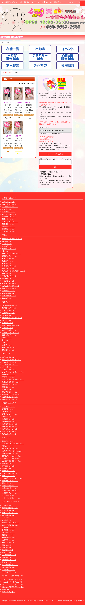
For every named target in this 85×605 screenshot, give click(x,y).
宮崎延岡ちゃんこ (8, 570)
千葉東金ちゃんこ (8, 281)
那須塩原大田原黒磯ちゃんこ (12, 318)
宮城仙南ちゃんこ (8, 202)
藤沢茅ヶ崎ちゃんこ (9, 296)
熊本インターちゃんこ (10, 513)
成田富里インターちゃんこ (11, 253)
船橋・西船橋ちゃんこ (10, 347)
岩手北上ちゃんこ (8, 219)
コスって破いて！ (8, 592)
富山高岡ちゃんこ (8, 409)
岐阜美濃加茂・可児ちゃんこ (12, 394)
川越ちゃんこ (7, 251)
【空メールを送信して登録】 (55, 154)
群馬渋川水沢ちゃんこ (10, 283)
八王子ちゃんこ (7, 345)
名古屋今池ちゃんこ (9, 357)
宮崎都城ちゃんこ (8, 528)
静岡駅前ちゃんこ (8, 375)
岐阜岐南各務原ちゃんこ (10, 382)
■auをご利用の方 (44, 139)
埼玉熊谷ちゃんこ (8, 261)
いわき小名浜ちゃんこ (10, 214)
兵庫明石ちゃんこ (8, 468)
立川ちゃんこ (7, 244)
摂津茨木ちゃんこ (8, 483)
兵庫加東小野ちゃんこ (10, 488)
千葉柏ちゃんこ (7, 328)
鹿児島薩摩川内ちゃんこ (10, 523)
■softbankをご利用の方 (46, 141)
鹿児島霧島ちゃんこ (9, 515)
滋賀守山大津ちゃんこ (10, 486)
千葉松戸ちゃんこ (8, 291)
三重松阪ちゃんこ (8, 387)
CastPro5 (80, 600)
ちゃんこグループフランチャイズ (13, 584)
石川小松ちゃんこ (8, 407)
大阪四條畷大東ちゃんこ (10, 490)
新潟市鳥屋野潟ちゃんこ (10, 426)
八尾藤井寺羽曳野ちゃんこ (11, 461)
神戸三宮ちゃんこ (8, 466)
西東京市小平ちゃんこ (10, 335)
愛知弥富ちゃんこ (8, 367)
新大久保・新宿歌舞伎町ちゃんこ (13, 271)
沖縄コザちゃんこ (8, 562)
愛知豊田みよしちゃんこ (10, 384)
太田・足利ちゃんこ (9, 310)
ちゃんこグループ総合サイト (12, 579)
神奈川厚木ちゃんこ (9, 268)
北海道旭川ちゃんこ (9, 217)
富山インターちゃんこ (10, 414)
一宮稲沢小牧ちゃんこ (10, 365)
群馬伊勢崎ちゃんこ (9, 293)
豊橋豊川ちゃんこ (8, 377)
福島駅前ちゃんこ (8, 229)
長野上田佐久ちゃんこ (10, 431)
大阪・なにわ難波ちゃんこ (11, 498)
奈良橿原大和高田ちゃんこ (11, 448)
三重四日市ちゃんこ (9, 370)
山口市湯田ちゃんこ (9, 567)
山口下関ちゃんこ (8, 540)
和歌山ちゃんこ (7, 446)
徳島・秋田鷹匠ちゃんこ (10, 525)
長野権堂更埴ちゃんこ (10, 424)
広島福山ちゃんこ (8, 520)
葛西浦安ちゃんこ (8, 320)
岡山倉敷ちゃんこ (8, 547)
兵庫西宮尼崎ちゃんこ (10, 493)
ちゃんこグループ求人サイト (12, 582)
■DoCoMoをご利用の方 (46, 137)
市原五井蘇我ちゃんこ (10, 330)
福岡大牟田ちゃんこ (9, 560)
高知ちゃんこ (7, 545)
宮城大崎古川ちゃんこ (10, 207)
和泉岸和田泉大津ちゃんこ (11, 453)
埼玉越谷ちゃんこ (8, 298)
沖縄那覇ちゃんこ (8, 530)
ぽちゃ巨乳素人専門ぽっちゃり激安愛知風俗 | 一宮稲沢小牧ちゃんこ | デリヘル (33, 600)
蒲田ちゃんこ (7, 342)
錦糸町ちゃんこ (7, 278)
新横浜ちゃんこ (7, 323)
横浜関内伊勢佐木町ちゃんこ (12, 239)
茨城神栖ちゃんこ (8, 315)
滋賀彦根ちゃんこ (8, 441)
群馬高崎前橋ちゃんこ (10, 256)
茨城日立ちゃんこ (8, 350)
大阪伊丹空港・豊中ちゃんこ (12, 451)
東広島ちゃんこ (7, 550)
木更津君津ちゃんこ (9, 276)
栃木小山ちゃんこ (8, 263)
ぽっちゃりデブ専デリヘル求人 (13, 587)
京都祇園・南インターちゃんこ (13, 444)
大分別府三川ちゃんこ (10, 572)
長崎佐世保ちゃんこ (9, 510)
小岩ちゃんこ (7, 337)
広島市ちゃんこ (7, 535)
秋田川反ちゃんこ (8, 209)
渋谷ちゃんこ (7, 340)
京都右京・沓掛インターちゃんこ (13, 478)
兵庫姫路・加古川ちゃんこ (11, 458)
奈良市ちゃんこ (7, 463)
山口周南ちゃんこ (8, 532)
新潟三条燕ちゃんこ (9, 434)
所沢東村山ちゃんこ (9, 308)
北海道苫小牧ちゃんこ (10, 231)
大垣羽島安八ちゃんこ (10, 362)
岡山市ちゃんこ (7, 557)
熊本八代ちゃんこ (8, 552)
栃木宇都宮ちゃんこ (9, 258)
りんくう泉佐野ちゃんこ (10, 473)
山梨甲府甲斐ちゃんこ (10, 421)
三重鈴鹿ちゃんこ (8, 389)
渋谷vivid (5, 589)
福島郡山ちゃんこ (8, 227)
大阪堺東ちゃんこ (8, 471)
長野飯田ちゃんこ (8, 419)
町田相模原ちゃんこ (9, 266)
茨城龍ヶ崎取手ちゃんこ (10, 305)
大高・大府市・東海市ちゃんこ (13, 379)
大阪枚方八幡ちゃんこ (10, 481)
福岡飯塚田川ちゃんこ (10, 537)
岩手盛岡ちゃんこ (8, 224)
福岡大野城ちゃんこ (9, 542)
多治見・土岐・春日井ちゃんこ (13, 372)
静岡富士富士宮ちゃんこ (10, 399)
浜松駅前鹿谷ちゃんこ (10, 397)
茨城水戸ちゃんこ (8, 246)
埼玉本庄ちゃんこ (8, 273)
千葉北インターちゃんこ (10, 333)
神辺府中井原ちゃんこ (10, 565)
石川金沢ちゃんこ (8, 411)
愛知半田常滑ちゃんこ (10, 392)
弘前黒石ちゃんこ (8, 212)
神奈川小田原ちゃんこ (10, 288)
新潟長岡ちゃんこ (8, 416)
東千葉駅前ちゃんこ (9, 249)
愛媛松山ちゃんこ (8, 505)
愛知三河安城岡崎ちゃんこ (11, 360)
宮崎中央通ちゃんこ (9, 555)
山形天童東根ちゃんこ (10, 204)
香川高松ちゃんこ (8, 518)
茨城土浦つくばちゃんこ (10, 286)
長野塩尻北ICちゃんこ (10, 429)
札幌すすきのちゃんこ (10, 222)
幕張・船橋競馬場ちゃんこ (11, 325)
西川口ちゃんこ (7, 241)
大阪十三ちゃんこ (8, 476)
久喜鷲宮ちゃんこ (8, 313)
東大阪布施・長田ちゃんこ (11, 456)
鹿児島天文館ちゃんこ (10, 508)
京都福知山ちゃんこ (9, 495)
